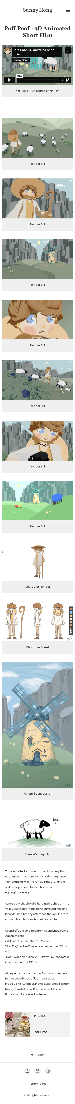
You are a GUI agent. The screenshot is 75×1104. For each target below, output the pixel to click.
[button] (37, 1054)
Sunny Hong (37, 10)
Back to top (38, 1083)
